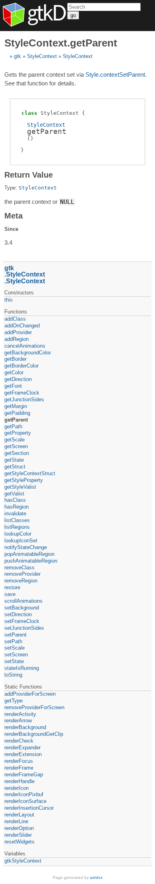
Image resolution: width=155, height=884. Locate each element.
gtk (17, 56)
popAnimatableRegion (29, 554)
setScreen (16, 655)
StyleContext (42, 56)
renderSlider (18, 835)
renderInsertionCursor (29, 808)
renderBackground (25, 727)
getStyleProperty (23, 480)
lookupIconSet (20, 541)
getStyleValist (20, 487)
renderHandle (19, 781)
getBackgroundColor (27, 353)
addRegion (16, 339)
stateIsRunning (21, 668)
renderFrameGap (23, 775)
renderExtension (23, 754)
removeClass (19, 568)
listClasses (17, 520)
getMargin (15, 406)
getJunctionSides (24, 399)
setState (14, 661)
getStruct (14, 467)
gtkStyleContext (22, 861)
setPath (13, 641)
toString (13, 675)
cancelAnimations (24, 346)
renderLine (16, 821)
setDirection (18, 614)
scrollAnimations (23, 601)
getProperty (17, 433)
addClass (15, 319)
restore (12, 587)
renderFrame (18, 768)
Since (11, 229)
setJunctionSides (24, 628)
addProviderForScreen (30, 694)
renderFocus (18, 761)
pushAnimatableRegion (30, 561)
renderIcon (16, 788)
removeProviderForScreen (34, 707)
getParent (16, 420)
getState (14, 460)
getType (13, 701)
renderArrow (18, 720)
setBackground (21, 608)
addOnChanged (22, 326)
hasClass (15, 500)
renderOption (19, 828)
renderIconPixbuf (23, 794)
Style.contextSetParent (115, 74)
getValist (14, 494)
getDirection (18, 379)
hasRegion (16, 507)
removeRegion (20, 581)
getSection (16, 453)
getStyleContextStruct (29, 473)
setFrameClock (21, 621)
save (9, 594)
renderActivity (20, 714)
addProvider (18, 332)
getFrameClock (21, 393)
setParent (15, 635)
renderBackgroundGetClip (33, 734)
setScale (14, 648)
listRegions (17, 527)
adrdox (96, 877)
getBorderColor (21, 366)
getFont (13, 386)
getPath (13, 426)
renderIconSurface (25, 801)
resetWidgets (19, 842)
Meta (13, 215)
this (8, 300)
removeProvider (22, 574)
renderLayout (19, 815)
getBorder (15, 359)
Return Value (28, 174)
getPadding (17, 413)
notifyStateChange (25, 547)
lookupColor (17, 534)
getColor (13, 372)
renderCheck (18, 741)
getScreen (16, 446)
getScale (14, 440)
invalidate (15, 513)
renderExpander (22, 748)
